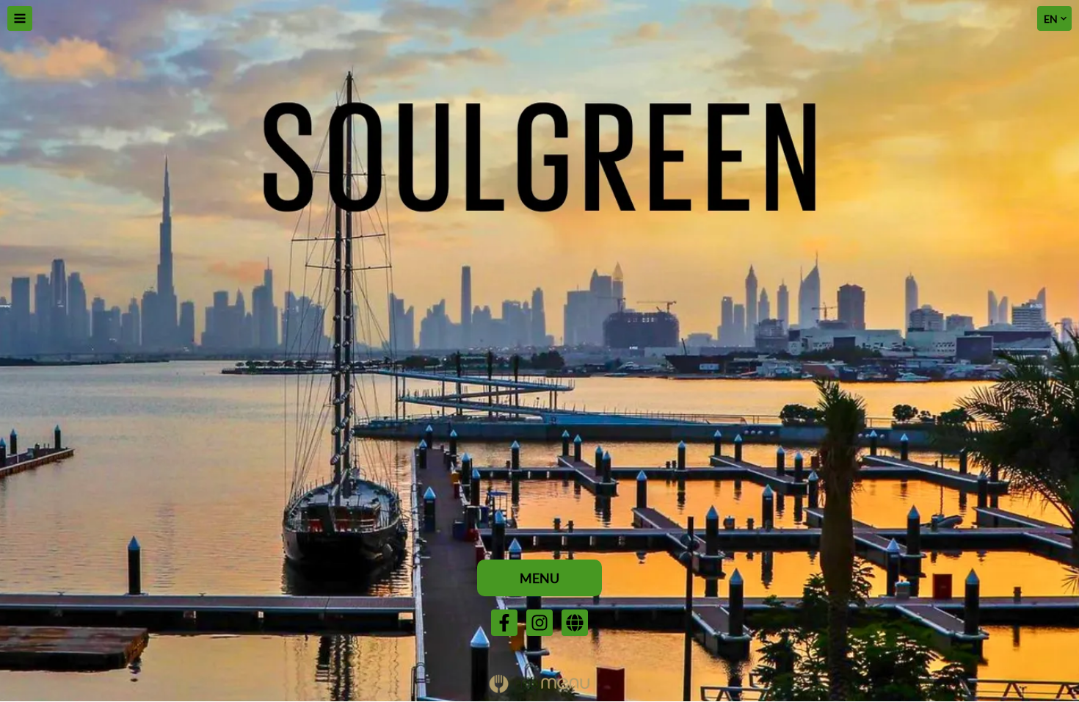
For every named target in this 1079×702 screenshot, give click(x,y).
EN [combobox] (1051, 18)
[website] (575, 622)
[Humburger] (19, 18)
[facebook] (504, 622)
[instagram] (539, 622)
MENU (539, 578)
